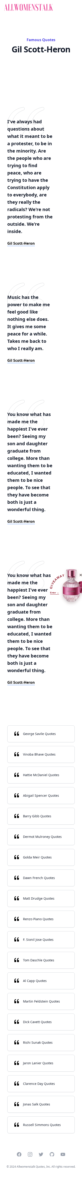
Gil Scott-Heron (21, 243)
